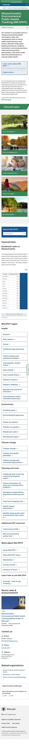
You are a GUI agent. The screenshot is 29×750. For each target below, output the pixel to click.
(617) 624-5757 (5, 648)
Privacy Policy (5, 723)
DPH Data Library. (6, 99)
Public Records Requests (9, 727)
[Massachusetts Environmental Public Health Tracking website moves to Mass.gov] (13, 602)
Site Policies (16, 723)
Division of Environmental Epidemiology (17, 8)
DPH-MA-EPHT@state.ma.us (9, 641)
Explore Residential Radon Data (14, 314)
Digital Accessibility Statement (11, 719)
